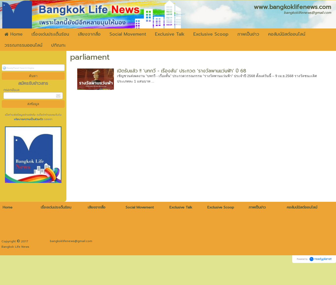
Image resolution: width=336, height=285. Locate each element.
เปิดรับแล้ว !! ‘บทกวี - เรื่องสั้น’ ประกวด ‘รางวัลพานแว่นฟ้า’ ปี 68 (181, 70)
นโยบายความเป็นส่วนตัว (29, 119)
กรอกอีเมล (11, 90)
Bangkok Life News (15, 246)
